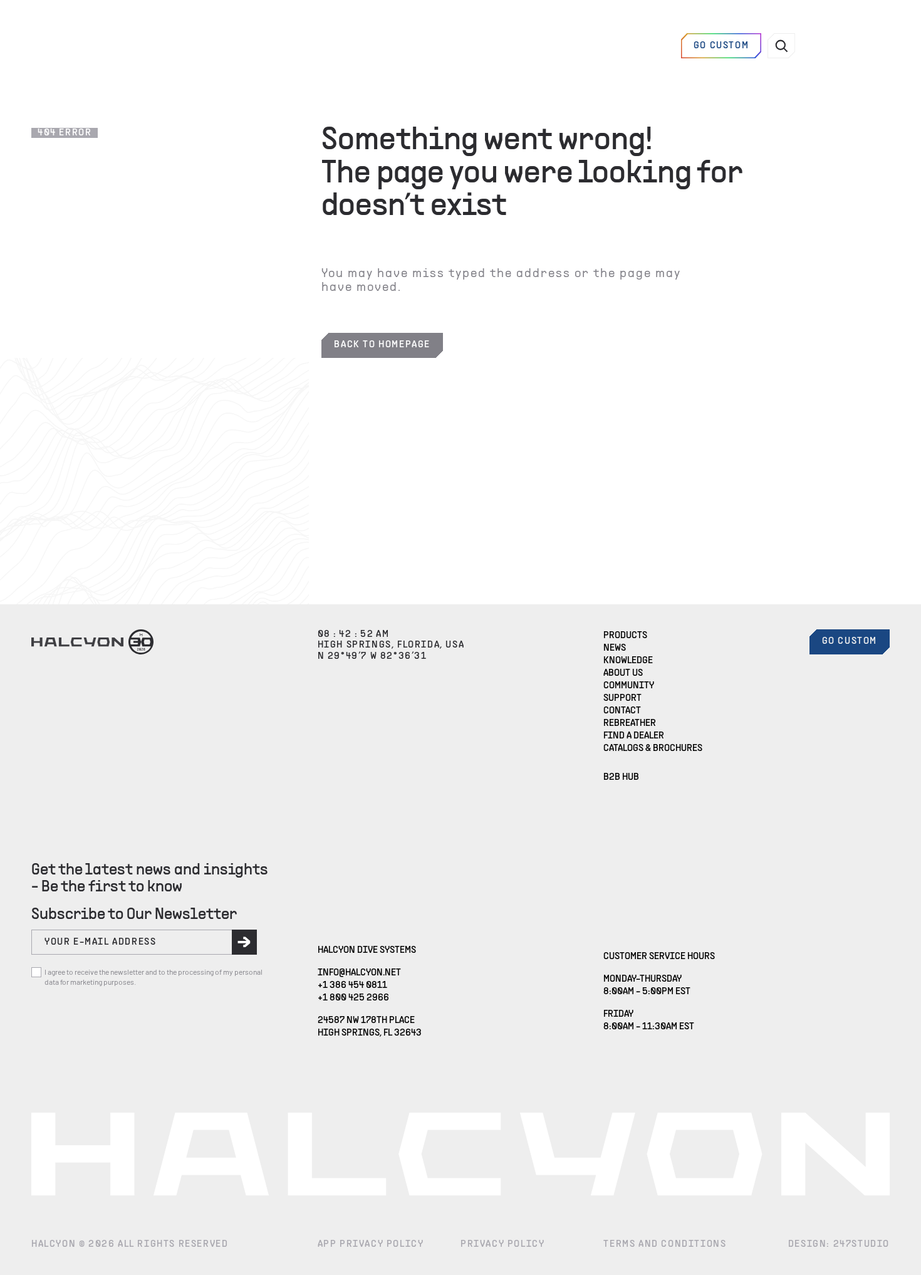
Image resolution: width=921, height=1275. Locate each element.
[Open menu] (829, 46)
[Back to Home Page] (92, 45)
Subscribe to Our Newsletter (134, 915)
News (614, 648)
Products (625, 635)
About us (623, 673)
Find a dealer (636, 45)
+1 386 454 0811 (352, 985)
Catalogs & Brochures (652, 748)
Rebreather (629, 723)
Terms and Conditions (664, 1244)
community (628, 685)
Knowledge (628, 660)
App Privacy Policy (371, 1244)
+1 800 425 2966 (353, 998)
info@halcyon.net (359, 972)
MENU (869, 46)
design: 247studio (839, 1244)
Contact (622, 710)
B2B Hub (621, 777)
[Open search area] (781, 45)
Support (622, 698)
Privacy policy (502, 1244)
